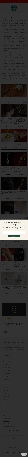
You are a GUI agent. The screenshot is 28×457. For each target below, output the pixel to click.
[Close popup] (26, 218)
